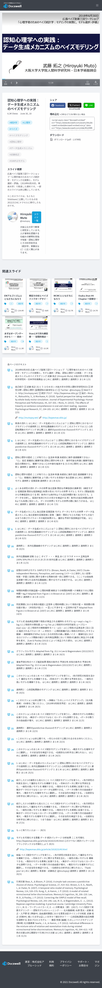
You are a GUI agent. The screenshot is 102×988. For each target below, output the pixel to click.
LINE (91, 105)
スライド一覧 (36, 217)
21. (12, 714)
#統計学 (13, 122)
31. (12, 882)
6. (12, 474)
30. (12, 855)
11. (12, 556)
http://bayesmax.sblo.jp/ (54, 417)
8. (12, 512)
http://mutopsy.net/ (29, 417)
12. (12, 570)
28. (12, 830)
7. (12, 488)
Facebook (59, 105)
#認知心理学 (16, 141)
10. (12, 546)
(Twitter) (76, 105)
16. (12, 651)
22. (12, 728)
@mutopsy (25, 221)
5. (12, 457)
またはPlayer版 (74, 109)
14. (12, 604)
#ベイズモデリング (19, 135)
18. (12, 676)
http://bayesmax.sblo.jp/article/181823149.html (43, 849)
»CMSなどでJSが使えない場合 (72, 114)
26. (12, 780)
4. (12, 440)
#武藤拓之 (14, 154)
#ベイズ (13, 128)
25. (12, 763)
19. (12, 690)
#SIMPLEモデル (17, 160)
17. (12, 662)
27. (12, 804)
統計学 (20, 303)
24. (12, 749)
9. (12, 529)
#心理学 (26, 122)
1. (12, 370)
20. (12, 700)
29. (12, 838)
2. (12, 387)
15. (12, 621)
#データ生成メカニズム (21, 148)
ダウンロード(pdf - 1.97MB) (67, 139)
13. (12, 591)
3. (12, 423)
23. (12, 739)
